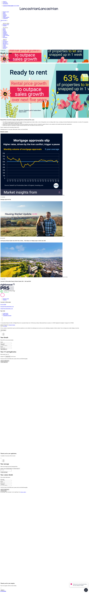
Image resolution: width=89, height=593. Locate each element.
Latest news (5, 2)
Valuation (5, 299)
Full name (2, 479)
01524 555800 (11, 5)
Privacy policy (5, 314)
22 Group (5, 326)
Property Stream (12, 324)
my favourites (3, 591)
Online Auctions (6, 17)
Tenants (4, 16)
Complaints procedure (7, 315)
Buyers (4, 13)
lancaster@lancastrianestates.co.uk (7, 306)
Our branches (5, 3)
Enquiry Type (3, 468)
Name (1, 342)
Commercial (5, 18)
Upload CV (2, 356)
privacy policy (23, 492)
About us (4, 1)
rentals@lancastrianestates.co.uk (6, 308)
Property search (6, 11)
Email (1, 346)
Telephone (2, 344)
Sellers (4, 12)
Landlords (5, 15)
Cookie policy (5, 313)
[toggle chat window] (86, 590)
